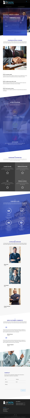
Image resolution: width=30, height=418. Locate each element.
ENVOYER (23, 390)
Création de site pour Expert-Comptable (20, 404)
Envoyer (23, 32)
